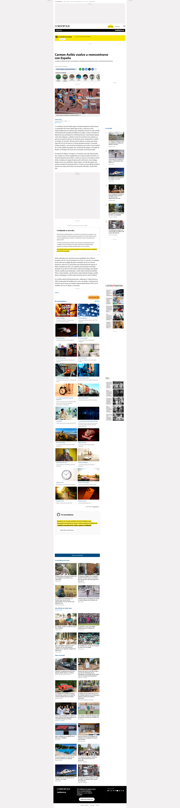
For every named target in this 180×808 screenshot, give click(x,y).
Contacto (97, 805)
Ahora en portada (60, 655)
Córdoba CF (86, 1)
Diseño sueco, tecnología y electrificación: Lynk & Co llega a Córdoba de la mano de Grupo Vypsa (109, 309)
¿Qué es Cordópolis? (85, 805)
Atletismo (57, 292)
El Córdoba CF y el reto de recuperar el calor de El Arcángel (88, 646)
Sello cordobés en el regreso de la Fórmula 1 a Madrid (64, 737)
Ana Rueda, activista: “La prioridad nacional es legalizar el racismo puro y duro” (109, 401)
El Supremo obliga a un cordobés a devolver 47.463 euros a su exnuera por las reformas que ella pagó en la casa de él (88, 578)
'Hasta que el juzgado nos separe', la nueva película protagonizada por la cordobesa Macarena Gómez (65, 717)
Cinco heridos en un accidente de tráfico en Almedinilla (116, 214)
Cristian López (58, 119)
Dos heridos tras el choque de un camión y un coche (64, 778)
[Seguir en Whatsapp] (121, 790)
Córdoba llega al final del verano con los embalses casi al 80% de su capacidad (65, 577)
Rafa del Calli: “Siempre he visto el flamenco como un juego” (109, 385)
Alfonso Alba (58, 581)
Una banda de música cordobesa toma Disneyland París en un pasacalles (87, 758)
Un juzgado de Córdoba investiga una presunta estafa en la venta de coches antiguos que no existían (65, 695)
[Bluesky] (86, 69)
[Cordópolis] (64, 789)
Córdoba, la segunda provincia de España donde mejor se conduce (65, 672)
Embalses (65, 1)
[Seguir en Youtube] (117, 790)
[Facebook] (83, 69)
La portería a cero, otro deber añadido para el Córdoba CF (86, 627)
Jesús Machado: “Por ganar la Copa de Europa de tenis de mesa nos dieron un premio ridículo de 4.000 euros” (109, 409)
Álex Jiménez (80, 719)
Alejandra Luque (81, 582)
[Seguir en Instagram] (115, 790)
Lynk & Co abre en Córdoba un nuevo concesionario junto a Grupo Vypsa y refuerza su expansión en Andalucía (109, 293)
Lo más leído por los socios (62, 560)
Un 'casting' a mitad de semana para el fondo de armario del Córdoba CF (88, 716)
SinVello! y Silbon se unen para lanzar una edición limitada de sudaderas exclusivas (108, 325)
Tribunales (72, 1)
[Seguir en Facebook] (111, 790)
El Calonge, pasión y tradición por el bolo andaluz (65, 627)
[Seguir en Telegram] (113, 790)
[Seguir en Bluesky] (108, 790)
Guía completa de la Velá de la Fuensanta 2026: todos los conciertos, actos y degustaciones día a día (116, 196)
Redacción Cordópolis (59, 604)
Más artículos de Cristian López (63, 608)
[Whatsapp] (80, 69)
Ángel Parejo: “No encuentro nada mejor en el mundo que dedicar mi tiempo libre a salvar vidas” (109, 417)
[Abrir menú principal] (124, 26)
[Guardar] (95, 69)
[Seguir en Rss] (123, 790)
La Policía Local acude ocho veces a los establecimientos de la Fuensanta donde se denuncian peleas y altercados (88, 696)
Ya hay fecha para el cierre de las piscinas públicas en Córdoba (64, 757)
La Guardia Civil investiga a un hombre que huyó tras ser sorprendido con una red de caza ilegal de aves (64, 601)
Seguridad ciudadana (78, 1)
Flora (83, 1)
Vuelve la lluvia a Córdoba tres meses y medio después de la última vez (88, 599)
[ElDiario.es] (119, 30)
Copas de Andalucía (92, 1)
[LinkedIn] (92, 69)
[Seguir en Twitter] (110, 790)
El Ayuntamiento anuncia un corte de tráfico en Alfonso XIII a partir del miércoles (88, 779)
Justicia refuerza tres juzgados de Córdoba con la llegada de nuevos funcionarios (88, 737)
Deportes (59, 30)
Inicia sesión (117, 26)
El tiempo (68, 1)
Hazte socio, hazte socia (67, 530)
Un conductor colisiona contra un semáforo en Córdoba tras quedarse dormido (116, 143)
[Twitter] (89, 69)
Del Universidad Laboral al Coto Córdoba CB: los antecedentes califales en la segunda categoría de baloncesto (65, 648)
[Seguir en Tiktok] (119, 790)
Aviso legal (92, 805)
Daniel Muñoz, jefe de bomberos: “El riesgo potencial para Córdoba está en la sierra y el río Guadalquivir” (109, 393)
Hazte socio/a (110, 26)
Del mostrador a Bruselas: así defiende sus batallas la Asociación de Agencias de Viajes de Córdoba (109, 317)
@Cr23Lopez (58, 122)
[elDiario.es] (64, 792)
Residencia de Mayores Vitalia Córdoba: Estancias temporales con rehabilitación (109, 301)
